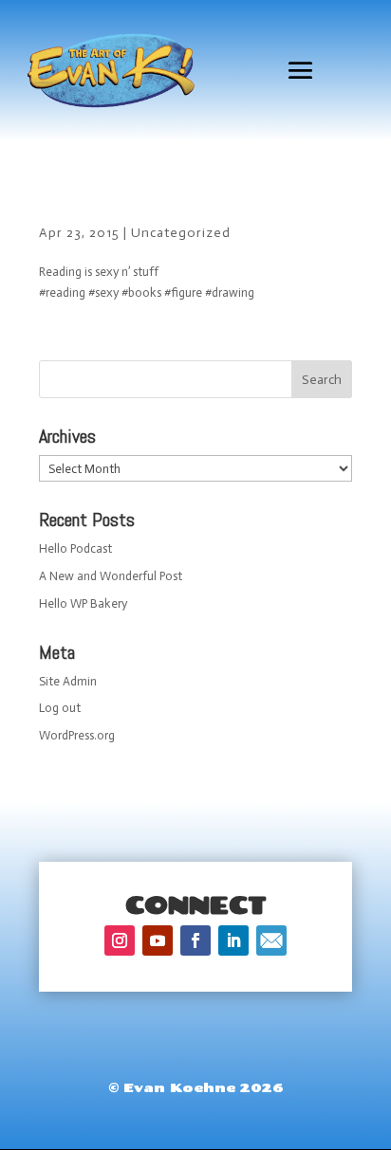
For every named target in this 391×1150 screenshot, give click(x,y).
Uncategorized (181, 233)
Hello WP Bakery (83, 603)
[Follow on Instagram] (119, 940)
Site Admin (68, 681)
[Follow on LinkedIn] (233, 940)
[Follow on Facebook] (195, 940)
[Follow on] (271, 940)
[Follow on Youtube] (157, 940)
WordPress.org (77, 735)
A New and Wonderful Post (110, 576)
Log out (60, 708)
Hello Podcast (75, 548)
